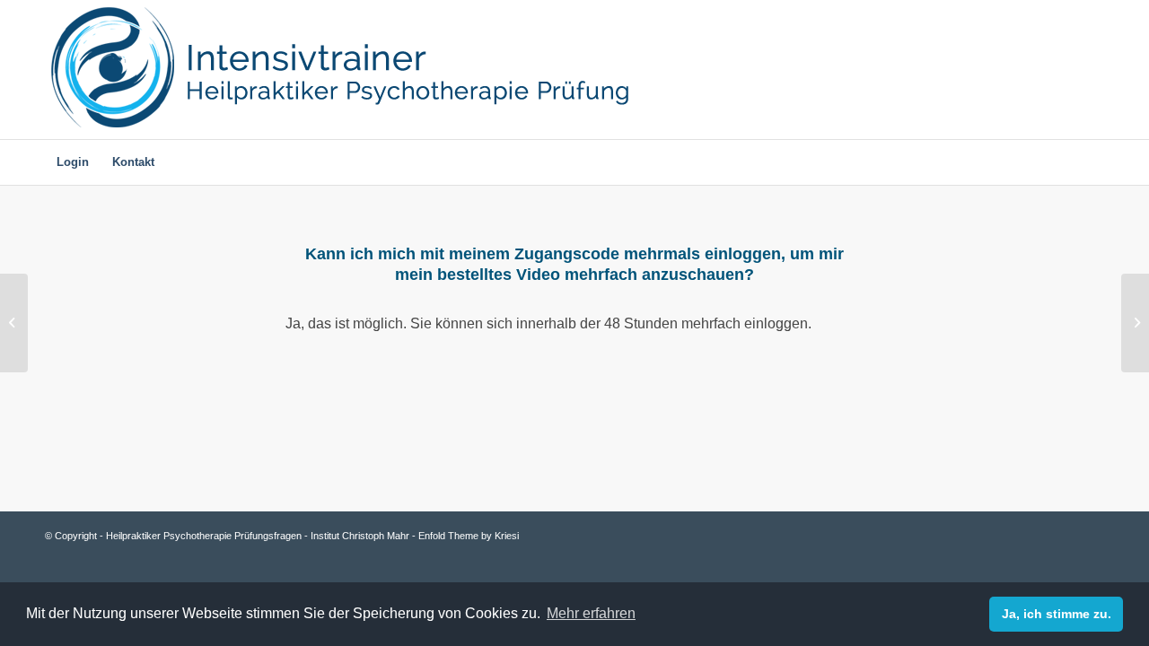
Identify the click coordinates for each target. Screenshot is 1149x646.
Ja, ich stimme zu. (1056, 614)
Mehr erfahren (591, 613)
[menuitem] (73, 162)
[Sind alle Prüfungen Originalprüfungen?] (14, 323)
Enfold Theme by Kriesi (468, 535)
